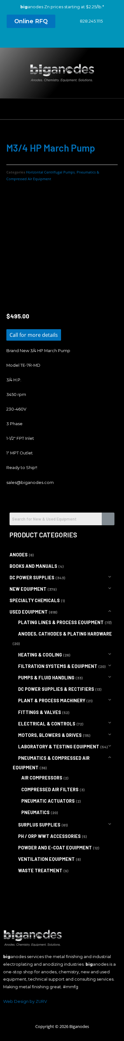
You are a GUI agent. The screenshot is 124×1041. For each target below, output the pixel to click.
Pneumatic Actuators (48, 801)
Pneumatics (35, 812)
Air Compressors (41, 777)
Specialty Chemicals (35, 600)
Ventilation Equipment (46, 859)
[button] (31, 21)
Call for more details (34, 334)
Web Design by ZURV (25, 1001)
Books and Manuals (33, 566)
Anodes (19, 554)
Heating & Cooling (40, 654)
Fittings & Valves (39, 712)
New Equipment (28, 589)
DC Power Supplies (32, 577)
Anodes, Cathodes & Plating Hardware (65, 633)
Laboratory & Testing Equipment (58, 746)
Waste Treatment (40, 870)
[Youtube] (74, 39)
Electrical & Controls (46, 723)
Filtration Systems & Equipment (57, 666)
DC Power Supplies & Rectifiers (56, 689)
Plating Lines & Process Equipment (61, 622)
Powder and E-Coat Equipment (55, 847)
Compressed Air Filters (50, 789)
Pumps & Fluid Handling (46, 677)
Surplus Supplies (39, 824)
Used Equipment (29, 612)
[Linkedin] (62, 39)
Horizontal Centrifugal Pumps (50, 172)
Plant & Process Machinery (51, 700)
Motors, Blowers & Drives (50, 735)
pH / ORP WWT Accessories (49, 836)
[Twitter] (50, 39)
